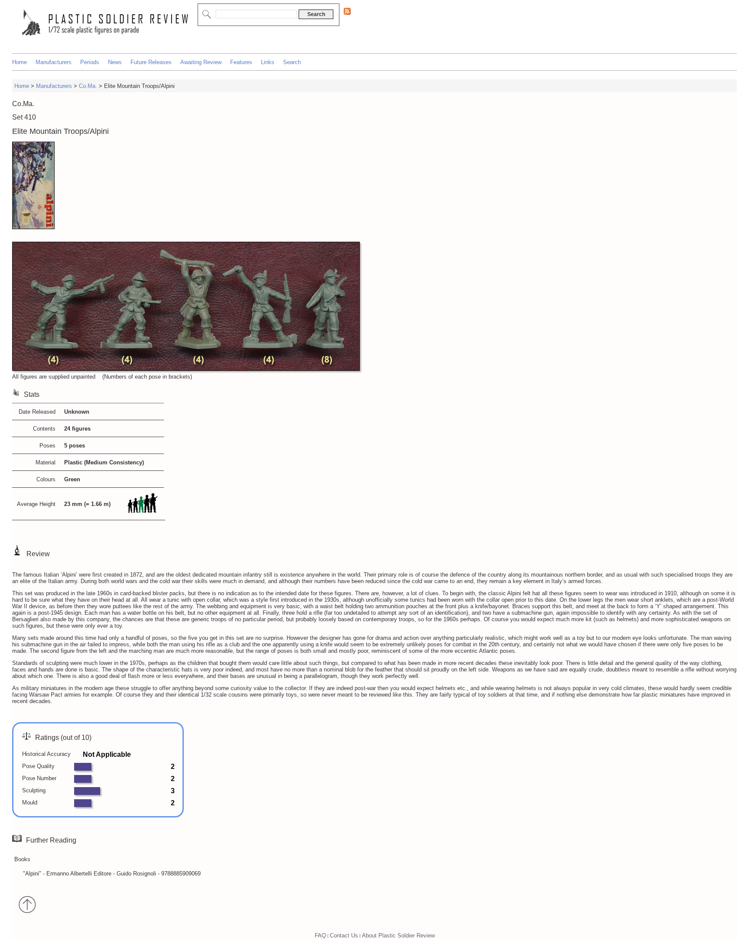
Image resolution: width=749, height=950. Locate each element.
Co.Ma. (88, 86)
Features (241, 62)
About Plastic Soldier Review (398, 935)
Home (19, 62)
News (115, 62)
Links (267, 62)
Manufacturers (54, 62)
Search (292, 62)
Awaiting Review (200, 62)
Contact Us (344, 935)
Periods (89, 62)
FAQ (320, 935)
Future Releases (151, 62)
